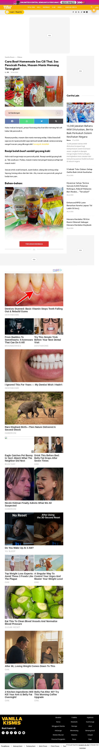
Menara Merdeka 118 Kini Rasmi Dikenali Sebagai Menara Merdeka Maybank (79, 222)
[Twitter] (78, 12)
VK (8, 72)
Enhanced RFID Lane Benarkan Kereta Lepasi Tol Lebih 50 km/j (79, 205)
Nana (69, 140)
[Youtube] (84, 12)
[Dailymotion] (87, 12)
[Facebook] (73, 12)
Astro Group (82, 748)
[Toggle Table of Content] (57, 113)
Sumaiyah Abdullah (41, 144)
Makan (19, 57)
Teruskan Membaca (34, 244)
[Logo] (7, 7)
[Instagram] (76, 12)
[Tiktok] (81, 12)
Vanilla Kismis (9, 57)
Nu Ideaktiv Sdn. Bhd (84, 745)
